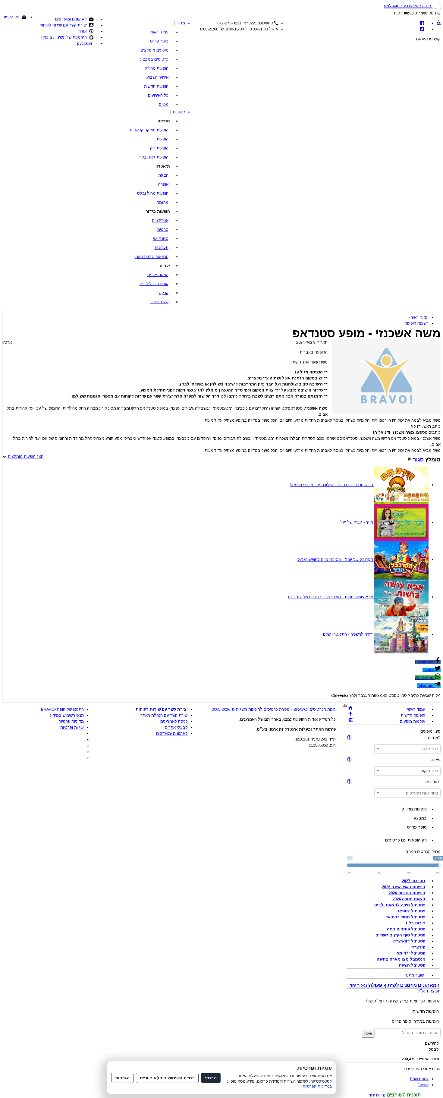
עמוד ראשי (159, 32)
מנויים (163, 104)
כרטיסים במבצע (154, 59)
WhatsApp (425, 677)
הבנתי (211, 1077)
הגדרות (122, 1077)
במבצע (420, 818)
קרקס (163, 293)
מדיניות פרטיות (71, 721)
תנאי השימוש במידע (67, 715)
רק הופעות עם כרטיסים (406, 840)
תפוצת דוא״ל (429, 991)
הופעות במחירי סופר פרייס (415, 1021)
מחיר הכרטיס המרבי (423, 851)
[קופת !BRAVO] (439, 22)
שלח (368, 1033)
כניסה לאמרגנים (174, 721)
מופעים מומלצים (154, 50)
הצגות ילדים (157, 274)
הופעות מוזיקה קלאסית (149, 130)
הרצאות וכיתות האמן (151, 256)
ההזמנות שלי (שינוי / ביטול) (64, 37)
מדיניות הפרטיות (316, 1086)
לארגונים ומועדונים (71, 19)
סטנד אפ (160, 238)
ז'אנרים (179, 112)
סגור (417, 460)
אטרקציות (160, 220)
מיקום (436, 759)
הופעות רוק (159, 148)
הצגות (163, 175)
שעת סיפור (159, 302)
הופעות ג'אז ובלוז (153, 157)
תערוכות (161, 247)
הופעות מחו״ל (156, 68)
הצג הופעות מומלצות (25, 456)
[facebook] (422, 23)
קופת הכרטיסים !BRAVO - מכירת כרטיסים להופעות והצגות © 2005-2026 (274, 709)
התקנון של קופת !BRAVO (62, 709)
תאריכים (433, 781)
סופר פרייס (159, 41)
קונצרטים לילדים (154, 284)
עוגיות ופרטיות (72, 727)
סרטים (162, 229)
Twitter (429, 670)
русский (84, 43)
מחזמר (162, 202)
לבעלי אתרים (176, 727)
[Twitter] (422, 29)
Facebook (425, 662)
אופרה (163, 184)
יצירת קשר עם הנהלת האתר (164, 715)
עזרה (82, 31)
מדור (181, 23)
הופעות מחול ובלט (152, 193)
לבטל (434, 1049)
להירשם (432, 1043)
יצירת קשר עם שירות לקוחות (63, 25)
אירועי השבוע (157, 77)
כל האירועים (158, 95)
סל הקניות (11, 17)
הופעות (162, 139)
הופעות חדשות (156, 86)
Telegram (426, 685)
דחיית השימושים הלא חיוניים (167, 1077)
